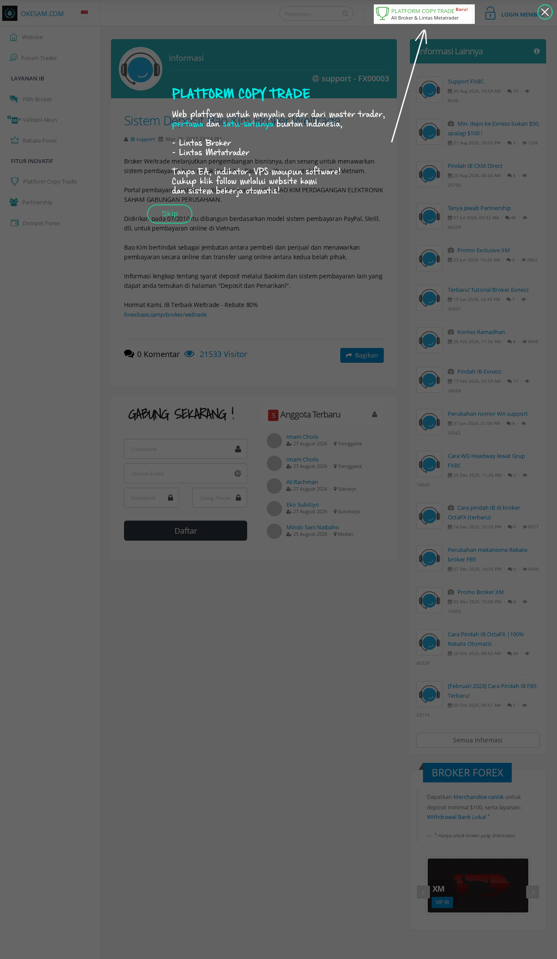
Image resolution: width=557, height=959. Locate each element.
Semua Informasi (478, 740)
